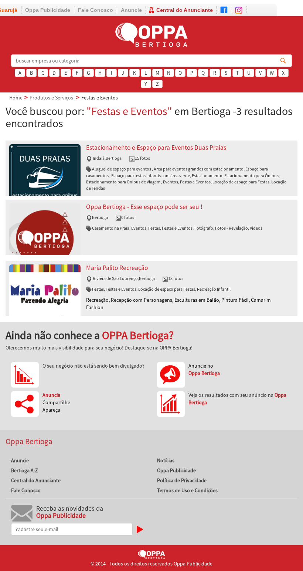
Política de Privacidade (182, 480)
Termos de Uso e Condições (187, 490)
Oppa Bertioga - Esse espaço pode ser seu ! (144, 207)
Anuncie (131, 10)
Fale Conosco (95, 10)
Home (16, 97)
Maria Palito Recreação (117, 268)
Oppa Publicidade (47, 10)
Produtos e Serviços (51, 97)
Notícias (165, 460)
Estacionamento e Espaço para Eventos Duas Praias (156, 147)
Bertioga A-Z (24, 470)
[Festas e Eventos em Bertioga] (45, 179)
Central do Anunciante (184, 10)
